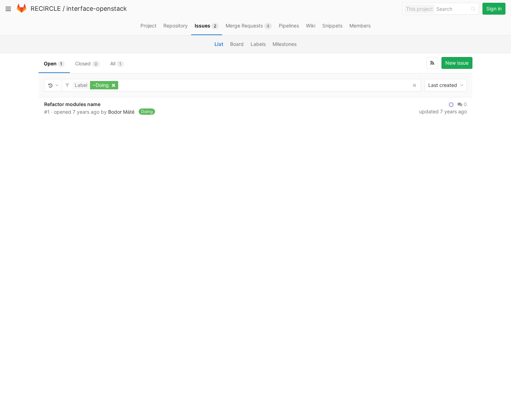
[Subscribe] (432, 63)
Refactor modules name (72, 104)
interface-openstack (96, 8)
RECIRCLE (46, 8)
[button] (96, 85)
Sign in (494, 8)
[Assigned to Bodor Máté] (451, 104)
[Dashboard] (21, 11)
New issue (457, 63)
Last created (443, 85)
